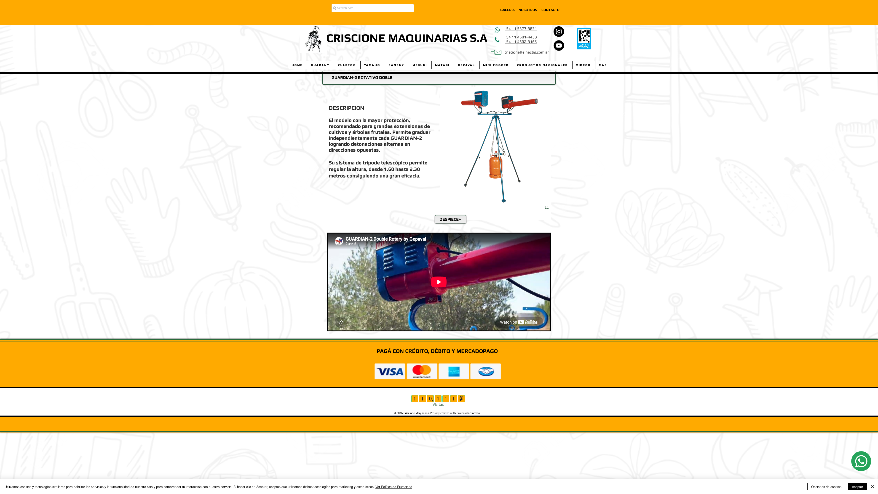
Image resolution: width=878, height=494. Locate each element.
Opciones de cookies (826, 486)
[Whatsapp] (861, 461)
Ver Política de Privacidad (393, 486)
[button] (320, 65)
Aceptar (857, 486)
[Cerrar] (872, 486)
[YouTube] (559, 45)
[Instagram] (559, 31)
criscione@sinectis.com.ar (526, 52)
